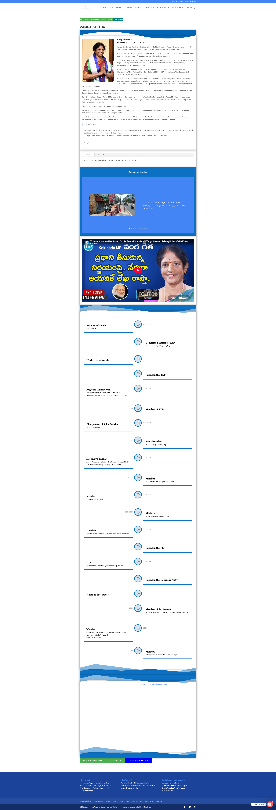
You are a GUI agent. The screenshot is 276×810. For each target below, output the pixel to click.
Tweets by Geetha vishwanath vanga (154, 685)
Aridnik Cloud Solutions (142, 807)
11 (146, 228)
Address (88, 155)
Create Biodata (107, 8)
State (136, 8)
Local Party (176, 8)
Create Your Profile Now (138, 760)
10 (144, 228)
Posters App (119, 8)
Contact (189, 8)
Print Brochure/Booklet (89, 19)
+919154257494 (167, 791)
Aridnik (90, 785)
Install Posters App (190, 1)
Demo (129, 8)
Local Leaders (162, 8)
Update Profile (106, 19)
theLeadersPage (91, 807)
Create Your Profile (177, 1)
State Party (148, 8)
